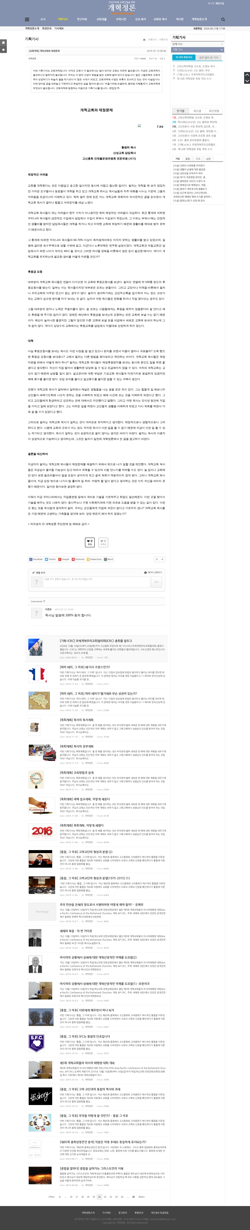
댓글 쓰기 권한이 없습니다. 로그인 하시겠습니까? (69, 579)
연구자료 (82, 19)
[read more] (96, 649)
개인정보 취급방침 (160, 1213)
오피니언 (121, 19)
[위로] (157, 559)
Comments (38, 601)
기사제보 (59, 28)
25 (122, 1197)
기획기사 (62, 19)
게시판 (180, 19)
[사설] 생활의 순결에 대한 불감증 (189, 169)
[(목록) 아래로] (162, 559)
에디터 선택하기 (154, 572)
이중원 (48, 609)
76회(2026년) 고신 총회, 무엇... (194, 70)
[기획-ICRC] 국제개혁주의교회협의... (197, 74)
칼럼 (188, 159)
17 (77, 1197)
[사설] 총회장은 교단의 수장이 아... (190, 181)
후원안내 (46, 28)
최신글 (197, 111)
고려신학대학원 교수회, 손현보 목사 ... (197, 66)
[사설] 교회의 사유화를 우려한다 (189, 166)
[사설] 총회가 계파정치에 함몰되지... (191, 189)
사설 (177, 159)
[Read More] (96, 675)
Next (141, 1197)
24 (116, 1197)
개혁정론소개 (199, 19)
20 (94, 1197)
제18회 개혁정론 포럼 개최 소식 (194, 78)
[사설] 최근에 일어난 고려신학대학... (191, 193)
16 (71, 1197)
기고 (198, 159)
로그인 (211, 3)
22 (105, 1197)
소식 (43, 19)
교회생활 (101, 19)
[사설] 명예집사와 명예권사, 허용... (190, 185)
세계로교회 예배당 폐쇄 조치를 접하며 (191, 197)
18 (82, 1197)
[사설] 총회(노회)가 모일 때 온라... (190, 201)
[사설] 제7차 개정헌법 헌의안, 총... (190, 177)
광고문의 (122, 1213)
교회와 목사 (160, 19)
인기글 (180, 111)
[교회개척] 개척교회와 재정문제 (44, 51)
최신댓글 (214, 111)
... (65, 1197)
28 (133, 1197)
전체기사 (177, 44)
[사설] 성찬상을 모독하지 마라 (188, 173)
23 (111, 1197)
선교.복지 (140, 19)
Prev (51, 1197)
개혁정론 (32, 59)
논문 (208, 159)
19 (88, 1197)
